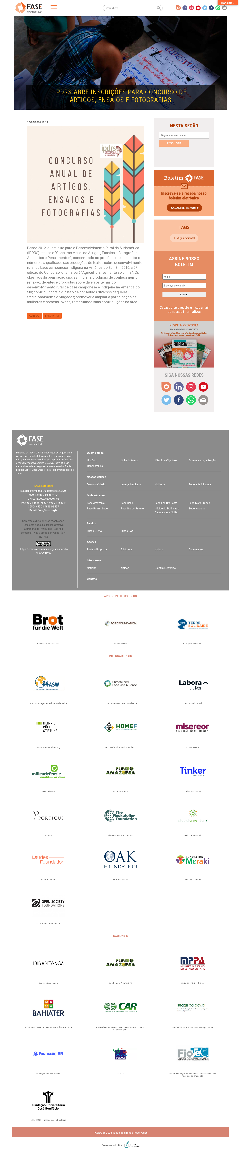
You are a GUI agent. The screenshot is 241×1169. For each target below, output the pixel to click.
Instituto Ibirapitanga (48, 983)
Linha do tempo (130, 460)
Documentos (196, 549)
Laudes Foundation (48, 879)
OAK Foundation (120, 879)
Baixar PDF (52, 315)
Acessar (34, 315)
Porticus (48, 835)
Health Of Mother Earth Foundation (120, 747)
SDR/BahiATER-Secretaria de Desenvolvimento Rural (48, 1027)
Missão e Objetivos (166, 460)
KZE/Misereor (192, 747)
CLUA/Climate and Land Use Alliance (120, 703)
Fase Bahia (127, 503)
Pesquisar (174, 143)
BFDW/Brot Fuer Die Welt (48, 644)
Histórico (92, 460)
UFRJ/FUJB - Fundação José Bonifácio (48, 1120)
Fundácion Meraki (193, 879)
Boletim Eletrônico (165, 568)
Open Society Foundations (48, 923)
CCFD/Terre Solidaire (192, 644)
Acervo (91, 541)
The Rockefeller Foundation (120, 835)
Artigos (125, 568)
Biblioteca (126, 549)
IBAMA (121, 1074)
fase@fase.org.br (48, 510)
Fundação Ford (120, 644)
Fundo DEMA (94, 531)
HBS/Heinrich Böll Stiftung (48, 747)
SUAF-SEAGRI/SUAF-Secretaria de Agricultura (192, 1027)
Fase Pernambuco (97, 508)
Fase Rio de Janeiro (132, 508)
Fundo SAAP (128, 531)
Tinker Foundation (193, 791)
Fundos (91, 523)
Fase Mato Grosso (199, 503)
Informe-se (94, 560)
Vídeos (159, 549)
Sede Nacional (197, 508)
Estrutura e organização (202, 460)
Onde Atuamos (96, 495)
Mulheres (160, 484)
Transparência (95, 466)
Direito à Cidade (96, 484)
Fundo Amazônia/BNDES (120, 983)
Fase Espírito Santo (166, 503)
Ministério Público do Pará (192, 983)
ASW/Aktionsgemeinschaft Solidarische (48, 703)
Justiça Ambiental (184, 238)
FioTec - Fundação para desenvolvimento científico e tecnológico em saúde (192, 1075)
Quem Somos (95, 452)
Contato (92, 578)
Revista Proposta (97, 549)
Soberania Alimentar (200, 484)
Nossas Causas (96, 477)
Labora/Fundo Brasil (193, 703)
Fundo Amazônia (120, 791)
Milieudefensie (48, 791)
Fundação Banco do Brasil (48, 1074)
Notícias (91, 568)
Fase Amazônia (96, 503)
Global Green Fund (192, 835)
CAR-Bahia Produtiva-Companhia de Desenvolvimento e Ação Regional (120, 1028)
